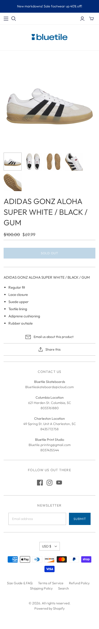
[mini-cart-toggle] (91, 18)
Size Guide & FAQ (19, 583)
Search (63, 588)
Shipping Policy (41, 588)
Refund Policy (79, 583)
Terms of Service (50, 583)
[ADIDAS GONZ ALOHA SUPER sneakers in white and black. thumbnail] (13, 162)
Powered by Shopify (49, 608)
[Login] (82, 18)
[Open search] (13, 18)
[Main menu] (6, 18)
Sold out (49, 253)
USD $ (46, 546)
